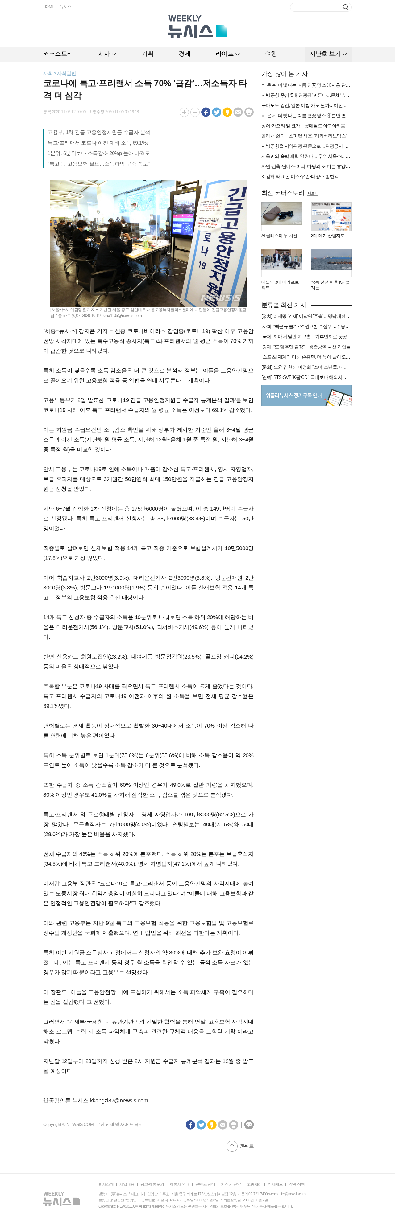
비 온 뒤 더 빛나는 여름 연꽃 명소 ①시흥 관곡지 (306, 85)
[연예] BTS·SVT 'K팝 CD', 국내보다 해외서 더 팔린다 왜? (306, 377)
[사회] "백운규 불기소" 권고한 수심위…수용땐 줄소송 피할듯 (306, 326)
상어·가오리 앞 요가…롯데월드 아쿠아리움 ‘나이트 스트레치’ (306, 125)
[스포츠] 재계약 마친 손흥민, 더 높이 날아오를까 (306, 356)
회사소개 (106, 1184)
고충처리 (254, 1184)
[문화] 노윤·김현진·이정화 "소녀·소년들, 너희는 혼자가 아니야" (306, 367)
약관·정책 (297, 1184)
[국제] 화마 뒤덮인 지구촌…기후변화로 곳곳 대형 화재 (306, 336)
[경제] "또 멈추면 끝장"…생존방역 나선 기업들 (306, 346)
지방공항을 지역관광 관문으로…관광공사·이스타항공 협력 (306, 146)
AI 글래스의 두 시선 (279, 235)
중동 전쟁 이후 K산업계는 (330, 285)
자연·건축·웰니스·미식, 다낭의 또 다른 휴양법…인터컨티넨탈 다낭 (306, 166)
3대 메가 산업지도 (327, 235)
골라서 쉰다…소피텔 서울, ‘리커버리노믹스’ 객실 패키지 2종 (306, 135)
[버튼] (346, 7)
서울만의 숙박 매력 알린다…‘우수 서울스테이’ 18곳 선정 (306, 156)
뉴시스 (65, 6)
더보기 (312, 193)
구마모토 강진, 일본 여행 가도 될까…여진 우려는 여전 (306, 105)
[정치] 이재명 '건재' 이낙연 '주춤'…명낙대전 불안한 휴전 (306, 316)
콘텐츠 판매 (205, 1184)
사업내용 (127, 1184)
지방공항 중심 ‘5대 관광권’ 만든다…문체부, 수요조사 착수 (306, 95)
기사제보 (275, 1184)
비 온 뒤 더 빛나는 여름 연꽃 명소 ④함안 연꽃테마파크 (306, 115)
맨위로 (246, 1145)
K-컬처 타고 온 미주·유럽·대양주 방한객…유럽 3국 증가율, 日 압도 (306, 176)
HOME (49, 6)
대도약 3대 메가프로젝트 (280, 285)
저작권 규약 (231, 1184)
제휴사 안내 (179, 1184)
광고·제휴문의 (152, 1184)
